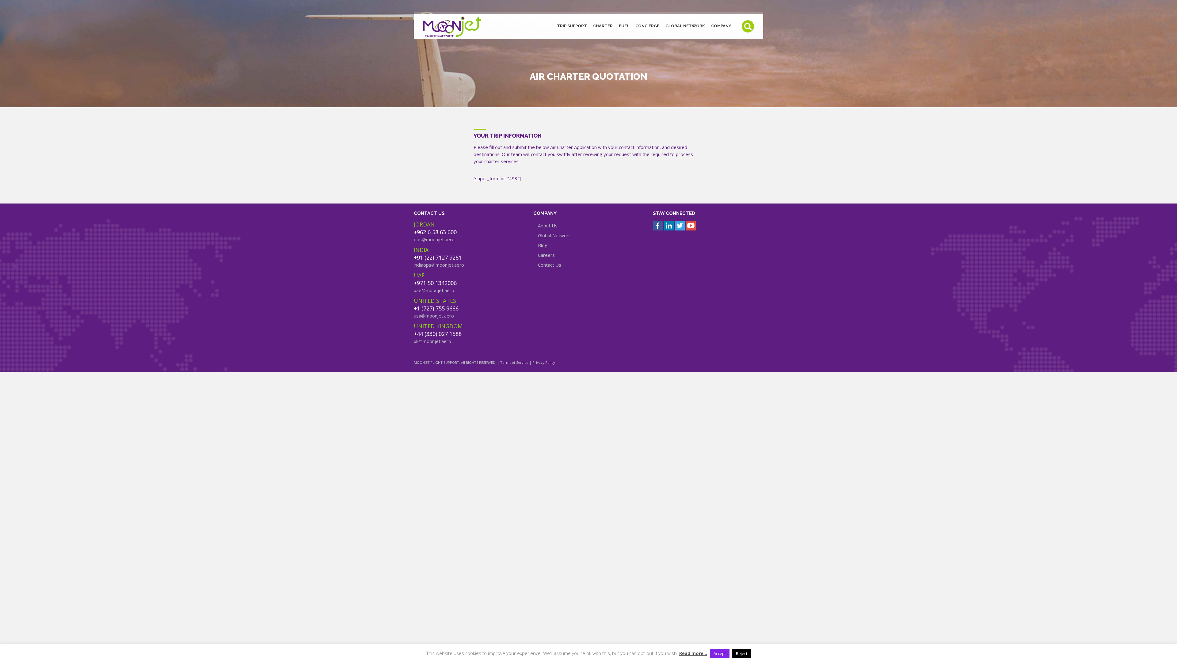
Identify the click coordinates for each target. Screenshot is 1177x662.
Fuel (624, 26)
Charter (603, 26)
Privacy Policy (543, 362)
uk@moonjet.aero (432, 341)
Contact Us (549, 265)
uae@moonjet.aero (434, 290)
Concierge (647, 26)
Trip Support (572, 26)
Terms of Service (514, 362)
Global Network (685, 26)
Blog (542, 245)
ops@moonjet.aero (434, 239)
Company (721, 26)
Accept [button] (720, 653)
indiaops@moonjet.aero (439, 265)
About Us (548, 226)
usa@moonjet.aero (434, 316)
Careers (546, 255)
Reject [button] (741, 653)
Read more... (693, 653)
